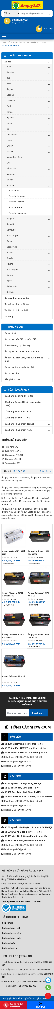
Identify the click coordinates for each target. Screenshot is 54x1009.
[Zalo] (48, 980)
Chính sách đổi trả (9, 948)
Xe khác (10, 292)
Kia (8, 129)
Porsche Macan (16, 207)
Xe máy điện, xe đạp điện (17, 298)
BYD (9, 78)
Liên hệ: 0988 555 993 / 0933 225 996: (21, 901)
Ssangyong (12, 247)
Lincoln (10, 146)
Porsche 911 (14, 190)
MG (8, 163)
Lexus (9, 140)
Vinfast (10, 275)
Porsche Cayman (16, 202)
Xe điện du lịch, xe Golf (16, 310)
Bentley (10, 72)
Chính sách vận (8, 943)
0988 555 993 (24, 766)
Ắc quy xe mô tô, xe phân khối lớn (21, 351)
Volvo (9, 281)
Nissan (10, 180)
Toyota (10, 264)
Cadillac (10, 95)
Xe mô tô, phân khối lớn (16, 304)
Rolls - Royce (12, 235)
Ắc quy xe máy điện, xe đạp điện (20, 339)
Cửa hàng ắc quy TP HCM (17, 417)
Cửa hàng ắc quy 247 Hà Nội (19, 396)
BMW (9, 84)
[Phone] (48, 987)
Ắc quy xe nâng (12, 373)
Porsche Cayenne (17, 196)
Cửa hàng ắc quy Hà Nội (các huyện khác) (22, 404)
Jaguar (10, 89)
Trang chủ (5, 42)
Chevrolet (11, 100)
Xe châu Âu (31, 42)
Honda (10, 112)
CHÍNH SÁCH (7, 923)
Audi (9, 66)
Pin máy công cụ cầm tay (17, 345)
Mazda (10, 151)
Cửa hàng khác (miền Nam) (18, 430)
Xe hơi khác (12, 286)
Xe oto (7, 61)
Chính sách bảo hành (11, 938)
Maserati (11, 174)
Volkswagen (12, 269)
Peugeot (11, 218)
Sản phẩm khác (12, 379)
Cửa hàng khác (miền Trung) (19, 424)
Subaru (10, 252)
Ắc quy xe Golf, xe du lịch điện (19, 367)
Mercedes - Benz (14, 157)
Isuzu (9, 123)
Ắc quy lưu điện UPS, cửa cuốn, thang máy (23, 359)
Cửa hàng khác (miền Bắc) (18, 411)
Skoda (9, 241)
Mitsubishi (11, 168)
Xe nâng (8, 316)
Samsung (11, 230)
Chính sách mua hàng (11, 933)
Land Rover (12, 134)
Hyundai (10, 117)
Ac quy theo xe (19, 42)
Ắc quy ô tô (10, 333)
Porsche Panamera (17, 213)
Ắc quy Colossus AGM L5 (13, 676)
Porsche (42, 42)
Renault (10, 224)
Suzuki (10, 258)
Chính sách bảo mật (10, 928)
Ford (9, 106)
